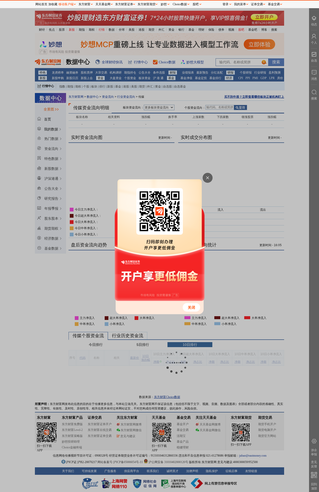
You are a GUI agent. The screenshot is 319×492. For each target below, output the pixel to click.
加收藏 (52, 4)
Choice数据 (180, 4)
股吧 (196, 4)
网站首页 (41, 4)
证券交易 (257, 4)
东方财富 (84, 4)
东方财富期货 (147, 4)
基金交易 (274, 4)
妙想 (164, 4)
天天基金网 (102, 4)
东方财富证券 (124, 4)
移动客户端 (66, 4)
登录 (226, 4)
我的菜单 (240, 4)
